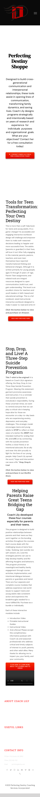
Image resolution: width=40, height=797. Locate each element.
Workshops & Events (15, 736)
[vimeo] (25, 770)
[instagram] (14, 770)
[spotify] (29, 770)
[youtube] (22, 770)
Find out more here (17, 719)
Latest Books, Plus (14, 733)
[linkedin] (18, 770)
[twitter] (11, 770)
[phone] (20, 773)
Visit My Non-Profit (15, 744)
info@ (10, 764)
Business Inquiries (14, 740)
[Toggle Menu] (35, 13)
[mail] (33, 770)
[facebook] (7, 770)
